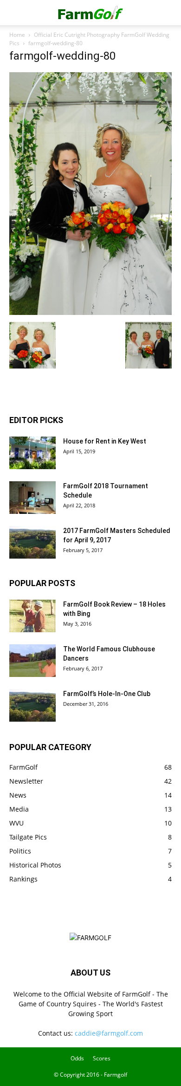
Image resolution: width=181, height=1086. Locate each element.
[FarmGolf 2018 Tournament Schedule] (32, 497)
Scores (101, 1058)
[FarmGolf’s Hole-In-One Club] (32, 705)
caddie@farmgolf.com (109, 1033)
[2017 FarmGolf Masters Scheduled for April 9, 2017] (32, 542)
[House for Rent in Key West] (32, 453)
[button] (16, 12)
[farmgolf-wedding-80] (90, 312)
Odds (77, 1058)
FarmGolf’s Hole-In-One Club (106, 693)
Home (17, 35)
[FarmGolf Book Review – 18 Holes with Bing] (32, 616)
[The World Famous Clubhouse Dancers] (32, 660)
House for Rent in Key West (104, 441)
